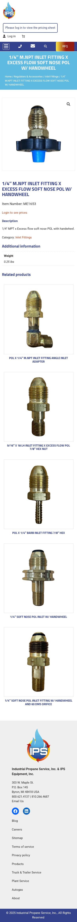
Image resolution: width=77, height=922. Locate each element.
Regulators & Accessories (28, 76)
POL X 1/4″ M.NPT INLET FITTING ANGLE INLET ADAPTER (38, 359)
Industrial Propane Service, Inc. (36, 913)
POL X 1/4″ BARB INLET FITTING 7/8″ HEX (38, 532)
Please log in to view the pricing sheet (30, 28)
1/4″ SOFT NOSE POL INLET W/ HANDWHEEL (38, 616)
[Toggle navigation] (6, 46)
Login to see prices (14, 212)
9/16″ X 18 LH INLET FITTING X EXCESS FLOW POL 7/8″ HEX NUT (38, 447)
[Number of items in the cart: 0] (23, 36)
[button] (68, 104)
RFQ (65, 46)
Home (8, 76)
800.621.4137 (20, 796)
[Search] (45, 46)
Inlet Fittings (52, 76)
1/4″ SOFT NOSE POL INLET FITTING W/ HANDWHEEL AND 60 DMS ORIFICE (38, 702)
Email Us (18, 801)
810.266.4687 (40, 796)
